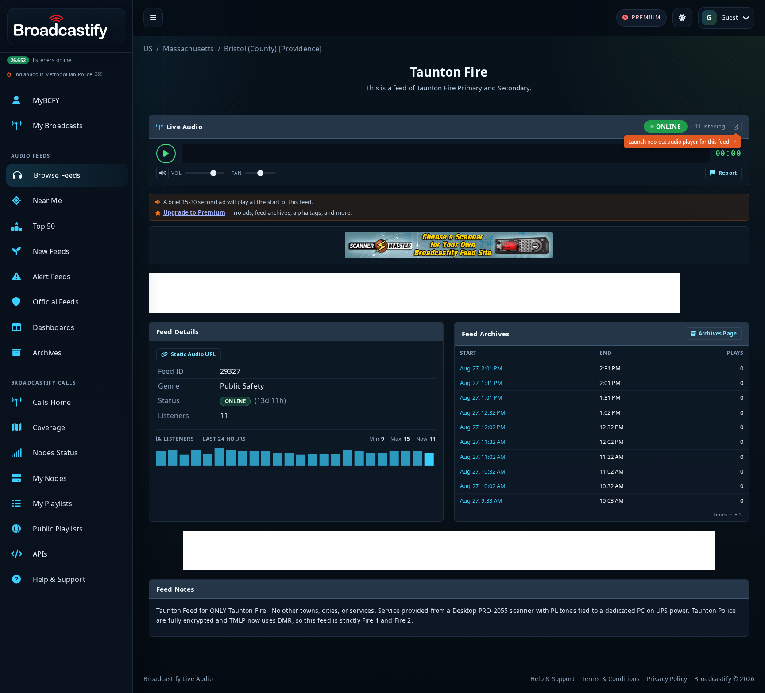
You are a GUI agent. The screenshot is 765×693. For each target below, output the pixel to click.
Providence (300, 49)
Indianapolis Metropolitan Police (53, 74)
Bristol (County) (250, 49)
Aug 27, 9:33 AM (481, 500)
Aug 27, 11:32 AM (483, 442)
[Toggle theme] (682, 17)
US (148, 49)
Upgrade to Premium (194, 212)
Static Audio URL (193, 354)
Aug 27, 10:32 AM (483, 471)
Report (727, 173)
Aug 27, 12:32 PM (483, 412)
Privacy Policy (667, 678)
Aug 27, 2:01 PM (481, 368)
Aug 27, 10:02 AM (483, 486)
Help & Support (552, 678)
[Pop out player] (736, 126)
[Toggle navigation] (153, 17)
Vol (176, 172)
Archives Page (718, 333)
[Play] (166, 153)
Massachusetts (188, 49)
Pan (236, 172)
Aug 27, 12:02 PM (483, 427)
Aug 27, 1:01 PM (481, 397)
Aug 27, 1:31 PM (481, 383)
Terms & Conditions (611, 678)
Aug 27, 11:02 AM (483, 457)
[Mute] (162, 173)
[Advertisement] (414, 293)
